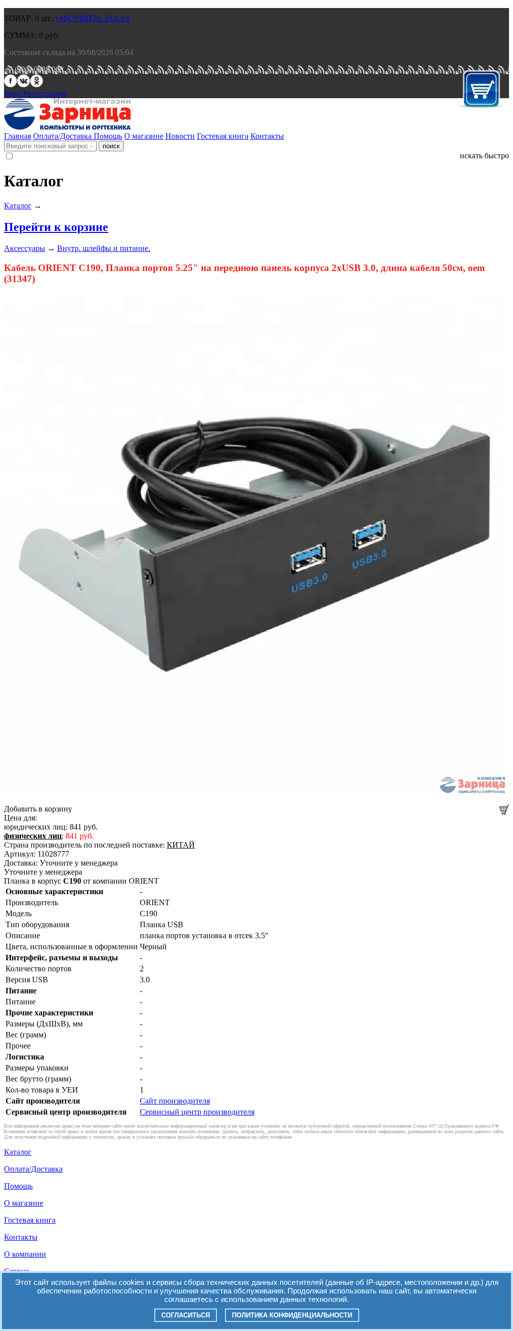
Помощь (108, 136)
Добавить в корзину (38, 809)
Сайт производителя (175, 1101)
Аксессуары (24, 248)
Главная (17, 136)
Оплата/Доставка (63, 136)
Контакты (267, 136)
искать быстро (484, 155)
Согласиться (185, 1315)
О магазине (143, 136)
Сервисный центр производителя (197, 1112)
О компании (25, 1254)
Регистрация (44, 93)
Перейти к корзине (56, 226)
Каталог (18, 205)
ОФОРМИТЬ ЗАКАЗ (92, 18)
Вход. (13, 93)
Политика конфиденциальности (292, 1315)
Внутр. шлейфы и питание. (103, 248)
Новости (180, 136)
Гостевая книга (222, 136)
